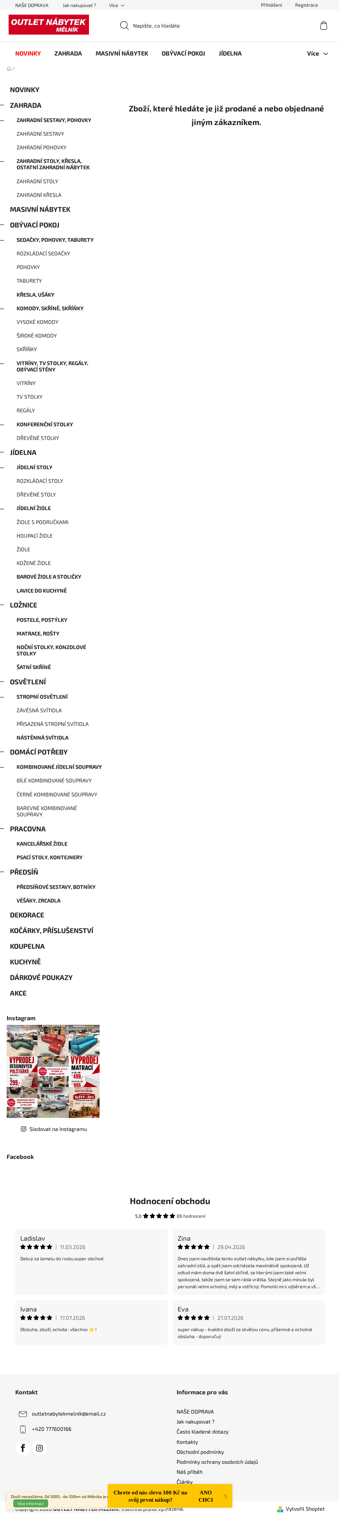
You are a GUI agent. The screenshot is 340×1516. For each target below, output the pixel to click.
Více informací (31, 1503)
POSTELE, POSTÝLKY (42, 620)
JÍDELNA (23, 452)
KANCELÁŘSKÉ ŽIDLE (42, 843)
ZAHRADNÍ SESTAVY (40, 133)
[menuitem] (28, 53)
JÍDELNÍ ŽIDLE (34, 508)
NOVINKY (24, 89)
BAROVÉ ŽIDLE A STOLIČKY (49, 576)
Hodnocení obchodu (170, 1200)
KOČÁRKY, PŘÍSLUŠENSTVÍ (51, 930)
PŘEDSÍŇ (24, 872)
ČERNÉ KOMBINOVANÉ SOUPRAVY (57, 794)
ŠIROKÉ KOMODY (37, 335)
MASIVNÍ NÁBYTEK (40, 209)
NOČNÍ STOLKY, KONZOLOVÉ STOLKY (51, 650)
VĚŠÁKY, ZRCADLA (38, 900)
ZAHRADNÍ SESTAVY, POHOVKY (54, 120)
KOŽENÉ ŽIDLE (34, 563)
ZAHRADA (26, 105)
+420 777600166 (51, 1429)
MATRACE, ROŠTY (38, 633)
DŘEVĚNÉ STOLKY (38, 438)
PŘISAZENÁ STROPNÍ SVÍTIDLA (53, 724)
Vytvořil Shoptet (305, 1508)
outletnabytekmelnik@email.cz (69, 1413)
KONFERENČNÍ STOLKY (45, 424)
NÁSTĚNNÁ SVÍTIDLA (42, 737)
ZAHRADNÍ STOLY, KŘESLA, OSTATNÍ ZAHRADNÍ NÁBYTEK (53, 164)
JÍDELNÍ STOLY (34, 467)
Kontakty (187, 1442)
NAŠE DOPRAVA (31, 5)
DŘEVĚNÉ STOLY (36, 494)
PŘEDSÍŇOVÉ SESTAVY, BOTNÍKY (56, 887)
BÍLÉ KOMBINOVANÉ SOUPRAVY (54, 780)
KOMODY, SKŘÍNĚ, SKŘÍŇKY (50, 308)
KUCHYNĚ (25, 961)
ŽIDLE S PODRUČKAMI (42, 522)
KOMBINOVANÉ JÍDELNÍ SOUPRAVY (59, 766)
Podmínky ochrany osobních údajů (217, 1461)
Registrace (306, 5)
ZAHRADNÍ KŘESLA (39, 195)
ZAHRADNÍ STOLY (37, 181)
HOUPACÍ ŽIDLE (35, 535)
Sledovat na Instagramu (58, 1129)
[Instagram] (39, 1448)
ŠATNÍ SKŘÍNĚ (34, 667)
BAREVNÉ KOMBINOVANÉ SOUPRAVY (47, 811)
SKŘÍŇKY (27, 349)
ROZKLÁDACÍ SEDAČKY (43, 253)
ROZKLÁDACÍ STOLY (40, 481)
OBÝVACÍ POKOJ (34, 224)
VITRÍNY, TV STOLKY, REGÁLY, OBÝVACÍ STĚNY (52, 366)
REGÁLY (26, 410)
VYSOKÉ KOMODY (37, 322)
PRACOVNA (28, 828)
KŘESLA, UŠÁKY (35, 294)
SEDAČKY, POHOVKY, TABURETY (55, 239)
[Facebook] (23, 1448)
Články (185, 1481)
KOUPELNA (27, 946)
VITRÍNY (26, 383)
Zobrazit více (170, 1359)
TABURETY (29, 280)
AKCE (18, 993)
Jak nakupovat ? (79, 5)
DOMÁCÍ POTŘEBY (39, 752)
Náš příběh (190, 1471)
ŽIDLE (23, 549)
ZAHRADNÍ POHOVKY (41, 147)
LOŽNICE (23, 605)
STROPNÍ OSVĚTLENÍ (42, 696)
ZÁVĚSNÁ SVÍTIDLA (39, 710)
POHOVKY (28, 267)
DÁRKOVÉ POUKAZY (41, 977)
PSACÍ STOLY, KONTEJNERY (50, 857)
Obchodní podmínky (200, 1451)
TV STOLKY (29, 396)
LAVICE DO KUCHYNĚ (42, 590)
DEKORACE (27, 914)
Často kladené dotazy (202, 1431)
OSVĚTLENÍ (28, 681)
